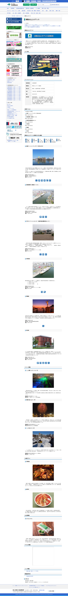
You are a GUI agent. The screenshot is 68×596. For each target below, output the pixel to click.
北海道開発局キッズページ (11, 112)
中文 (52, 1)
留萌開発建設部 (14, 98)
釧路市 (33, 571)
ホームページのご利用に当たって (34, 587)
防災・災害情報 (26, 13)
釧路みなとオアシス (29, 24)
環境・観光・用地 (45, 8)
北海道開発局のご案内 (11, 79)
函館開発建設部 (14, 88)
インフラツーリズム (10, 108)
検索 (50, 5)
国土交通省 (51, 591)
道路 (46, 10)
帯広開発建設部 (14, 95)
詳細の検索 (53, 4)
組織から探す (34, 4)
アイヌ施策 (38, 8)
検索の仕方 (57, 4)
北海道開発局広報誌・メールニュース (13, 111)
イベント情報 (42, 25)
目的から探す (27, 4)
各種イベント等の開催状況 (11, 109)
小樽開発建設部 (14, 89)
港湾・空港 (52, 10)
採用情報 (12, 8)
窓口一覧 (8, 104)
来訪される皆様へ (10, 105)
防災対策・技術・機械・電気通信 (33, 10)
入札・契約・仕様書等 (16, 13)
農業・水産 (58, 10)
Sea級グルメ (48, 25)
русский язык (49, 1)
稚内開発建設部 (14, 99)
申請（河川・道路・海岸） (36, 13)
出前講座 (8, 107)
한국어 (55, 1)
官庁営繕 (8, 13)
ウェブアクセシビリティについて (51, 585)
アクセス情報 (58, 25)
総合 (8, 8)
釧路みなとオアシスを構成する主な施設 (32, 25)
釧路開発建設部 (14, 94)
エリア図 (34, 24)
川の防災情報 (15, 22)
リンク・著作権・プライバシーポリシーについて (20, 585)
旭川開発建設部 (14, 91)
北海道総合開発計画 (20, 8)
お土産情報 (53, 25)
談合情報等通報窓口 (10, 116)
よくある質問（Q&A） (11, 118)
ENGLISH (44, 1)
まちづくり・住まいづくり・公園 (13, 10)
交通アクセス (47, 24)
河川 (43, 10)
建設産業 (23, 10)
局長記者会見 (9, 82)
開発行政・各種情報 (30, 8)
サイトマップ (34, 1)
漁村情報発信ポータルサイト (12, 141)
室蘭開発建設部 (14, 92)
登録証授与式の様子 (30, 576)
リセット (28, 1)
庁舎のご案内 (42, 590)
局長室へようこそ (10, 81)
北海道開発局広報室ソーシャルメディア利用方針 (36, 585)
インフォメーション (40, 24)
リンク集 (39, 1)
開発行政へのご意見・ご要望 (12, 115)
